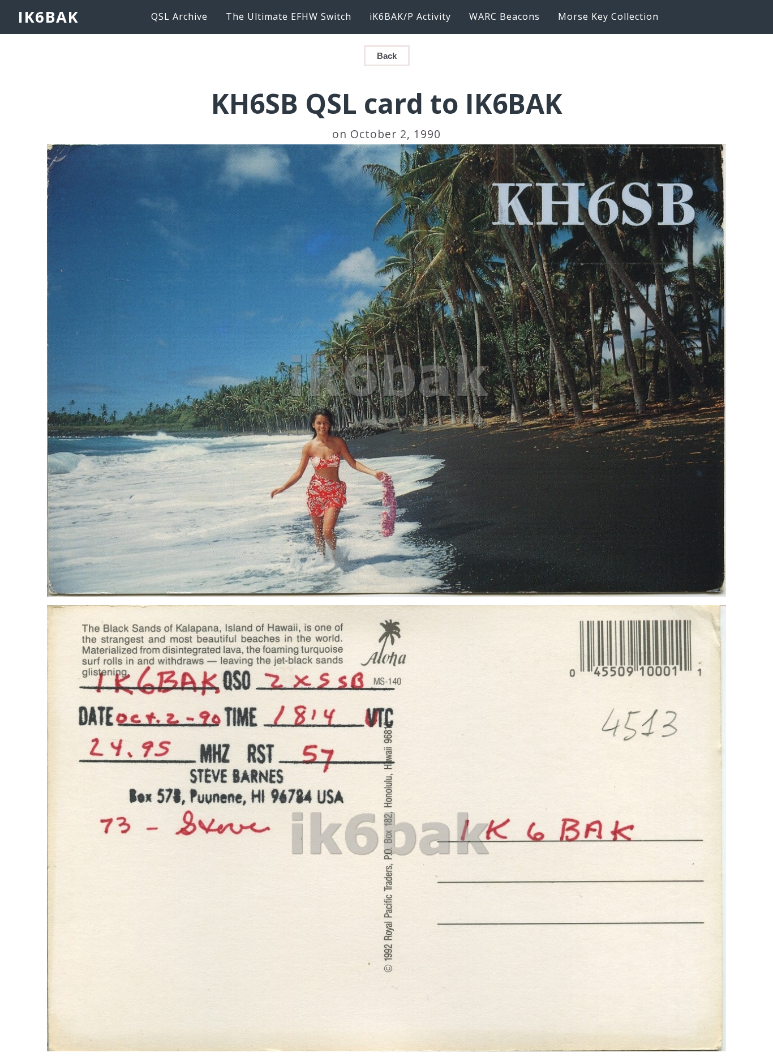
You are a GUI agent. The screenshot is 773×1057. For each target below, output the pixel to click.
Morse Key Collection (608, 16)
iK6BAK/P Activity (410, 16)
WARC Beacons (504, 16)
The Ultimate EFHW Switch (288, 16)
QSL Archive (179, 16)
